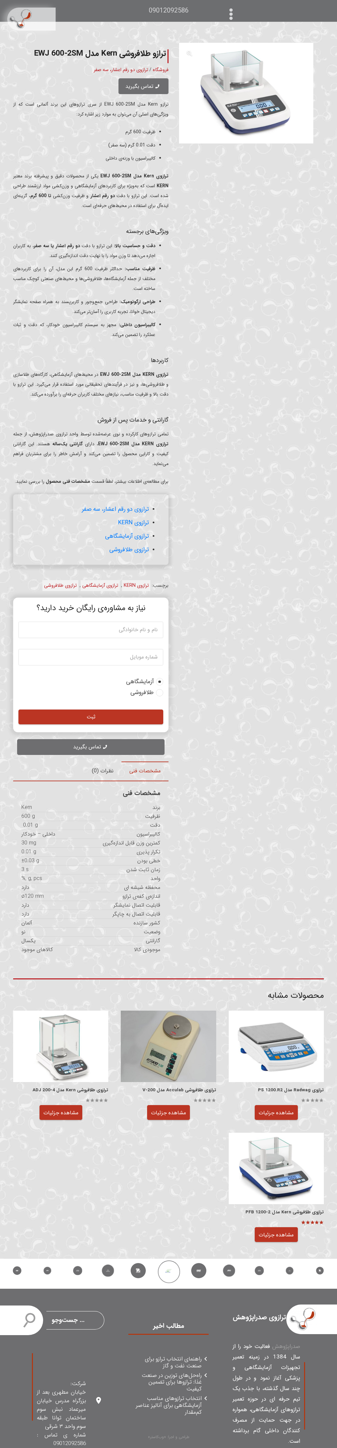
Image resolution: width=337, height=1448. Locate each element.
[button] (189, 53)
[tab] (144, 771)
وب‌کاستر (157, 1437)
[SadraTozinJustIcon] (31, 19)
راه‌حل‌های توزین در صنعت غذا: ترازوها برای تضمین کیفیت (171, 1382)
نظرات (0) (103, 771)
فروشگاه (160, 70)
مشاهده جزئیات (276, 1113)
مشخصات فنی (145, 771)
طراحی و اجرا (178, 1437)
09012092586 (169, 11)
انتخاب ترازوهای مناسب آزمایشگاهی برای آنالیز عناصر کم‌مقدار (168, 1405)
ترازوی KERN (133, 522)
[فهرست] (232, 11)
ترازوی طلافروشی (129, 549)
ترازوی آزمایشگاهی (127, 536)
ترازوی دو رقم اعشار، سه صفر (121, 70)
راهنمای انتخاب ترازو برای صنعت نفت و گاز (173, 1363)
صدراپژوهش (286, 1346)
